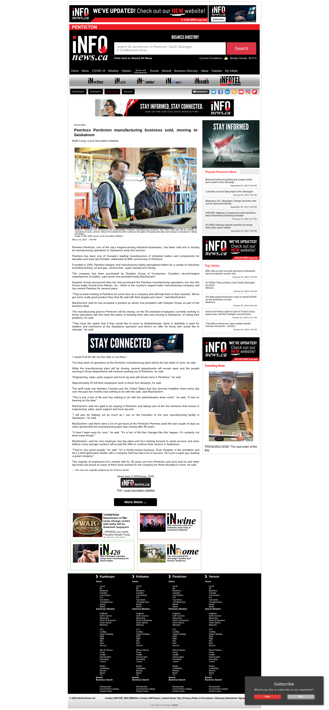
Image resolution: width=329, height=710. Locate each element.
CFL (102, 629)
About (204, 70)
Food (102, 652)
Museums (104, 618)
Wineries (104, 625)
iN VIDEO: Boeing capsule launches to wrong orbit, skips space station (228, 226)
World (102, 604)
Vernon (128, 91)
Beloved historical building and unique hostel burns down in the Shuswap (228, 181)
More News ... (135, 502)
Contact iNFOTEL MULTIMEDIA (121, 698)
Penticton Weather (178, 609)
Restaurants (105, 686)
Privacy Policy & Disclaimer (198, 698)
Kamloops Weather (105, 609)
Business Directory (186, 70)
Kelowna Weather (141, 609)
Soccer (103, 645)
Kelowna (95, 91)
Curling (103, 632)
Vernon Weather (213, 609)
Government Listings (109, 689)
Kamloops (78, 91)
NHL (102, 643)
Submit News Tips (171, 698)
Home (75, 70)
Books (103, 666)
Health (103, 654)
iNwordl (166, 70)
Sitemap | (220, 698)
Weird (102, 606)
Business (104, 590)
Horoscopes (105, 657)
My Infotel (231, 70)
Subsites (216, 70)
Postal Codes (106, 691)
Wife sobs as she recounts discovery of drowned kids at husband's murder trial (230, 272)
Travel (103, 661)
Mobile (175, 705)
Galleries (104, 613)
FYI (101, 597)
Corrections (105, 595)
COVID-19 (98, 70)
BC (101, 588)
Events (154, 70)
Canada (103, 593)
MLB (102, 636)
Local (102, 586)
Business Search (104, 680)
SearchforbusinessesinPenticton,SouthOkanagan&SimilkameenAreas (154, 48)
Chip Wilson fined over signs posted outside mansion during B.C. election (228, 325)
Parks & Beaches (108, 620)
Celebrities (104, 668)
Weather (113, 70)
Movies (103, 670)
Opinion (126, 70)
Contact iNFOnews (150, 698)
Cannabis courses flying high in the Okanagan (229, 191)
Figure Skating (106, 634)
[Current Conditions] (226, 59)
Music (102, 673)
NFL (102, 641)
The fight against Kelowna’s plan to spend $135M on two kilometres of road (230, 298)
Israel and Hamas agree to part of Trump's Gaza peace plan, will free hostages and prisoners (230, 313)
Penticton (112, 91)
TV (101, 675)
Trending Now (106, 602)
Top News (104, 600)
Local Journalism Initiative (139, 490)
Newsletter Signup (235, 698)
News (85, 70)
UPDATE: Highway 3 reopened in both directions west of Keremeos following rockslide (230, 214)
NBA (102, 638)
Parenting (104, 659)
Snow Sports (106, 622)
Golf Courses (106, 616)
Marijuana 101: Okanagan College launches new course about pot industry (230, 202)
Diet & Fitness (106, 650)
